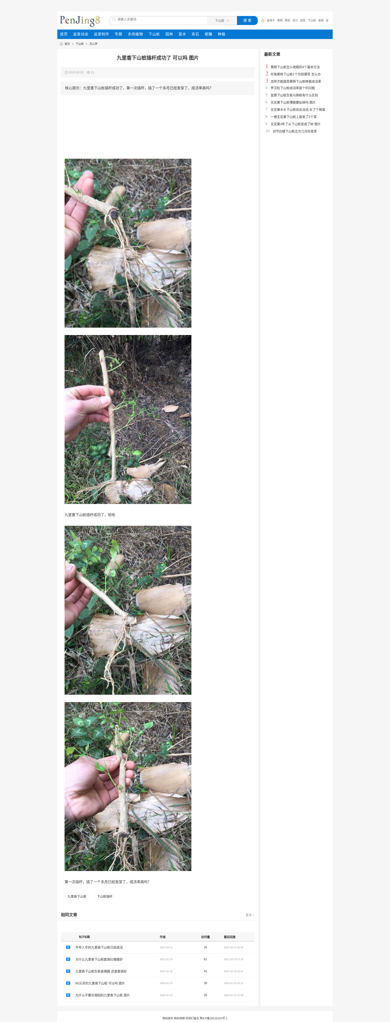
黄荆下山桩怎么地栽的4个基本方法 (295, 67)
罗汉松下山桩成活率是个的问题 (293, 88)
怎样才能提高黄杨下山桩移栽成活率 (296, 81)
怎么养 (93, 44)
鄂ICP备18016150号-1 (214, 1018)
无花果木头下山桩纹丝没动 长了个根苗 (298, 109)
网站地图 (179, 1018)
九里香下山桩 (76, 896)
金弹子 (271, 20)
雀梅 (321, 20)
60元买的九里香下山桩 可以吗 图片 (100, 983)
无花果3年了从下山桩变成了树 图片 (296, 124)
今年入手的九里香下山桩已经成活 (99, 947)
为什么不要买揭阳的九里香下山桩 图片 (102, 995)
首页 (67, 44)
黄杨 (280, 20)
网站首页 (167, 1018)
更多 (250, 915)
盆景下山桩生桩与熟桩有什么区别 (294, 95)
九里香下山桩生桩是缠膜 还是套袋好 (101, 971)
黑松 (287, 20)
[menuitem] (63, 34)
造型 (303, 20)
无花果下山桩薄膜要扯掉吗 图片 (293, 102)
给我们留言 (192, 1018)
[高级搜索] (261, 20)
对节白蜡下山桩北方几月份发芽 (295, 131)
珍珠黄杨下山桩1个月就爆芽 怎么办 (296, 74)
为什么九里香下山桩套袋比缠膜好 (99, 959)
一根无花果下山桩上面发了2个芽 (294, 117)
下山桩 (312, 20)
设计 (295, 20)
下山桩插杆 (105, 896)
